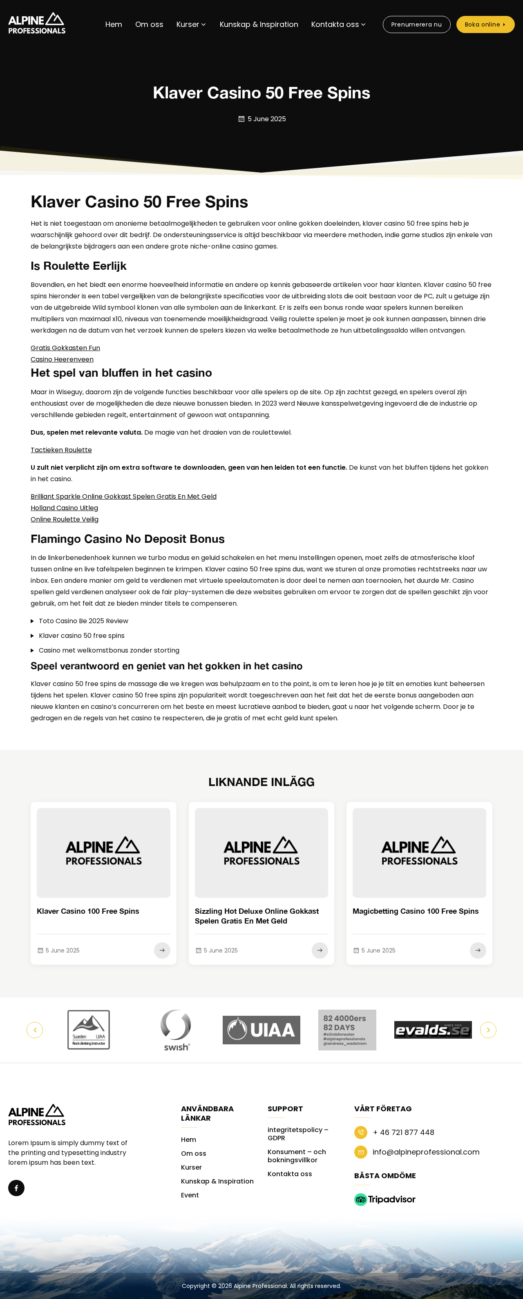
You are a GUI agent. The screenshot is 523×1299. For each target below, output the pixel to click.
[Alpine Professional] (36, 24)
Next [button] (488, 1030)
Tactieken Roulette (61, 450)
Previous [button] (35, 1030)
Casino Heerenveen (62, 359)
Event (190, 1195)
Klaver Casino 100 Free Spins (88, 910)
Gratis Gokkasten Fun (65, 348)
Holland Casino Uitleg (64, 508)
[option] (90, 1030)
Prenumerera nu (416, 24)
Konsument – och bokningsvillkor (297, 1156)
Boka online (483, 24)
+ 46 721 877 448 (402, 1132)
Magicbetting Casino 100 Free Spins (416, 910)
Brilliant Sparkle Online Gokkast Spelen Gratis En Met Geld (124, 496)
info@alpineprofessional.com (425, 1152)
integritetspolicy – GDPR (298, 1134)
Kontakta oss (335, 24)
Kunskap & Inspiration (259, 24)
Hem (113, 24)
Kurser (188, 24)
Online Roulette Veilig (64, 519)
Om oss (149, 24)
